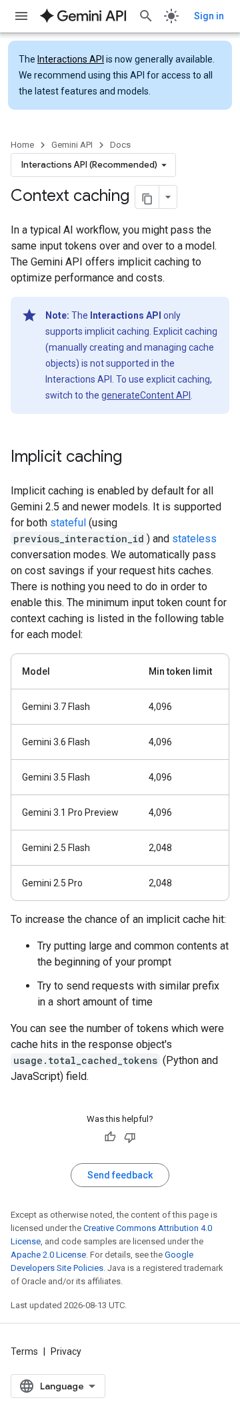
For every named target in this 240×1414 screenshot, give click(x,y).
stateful (68, 522)
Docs (120, 145)
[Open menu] (21, 16)
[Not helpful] (130, 1137)
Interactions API (70, 59)
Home (22, 145)
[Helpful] (110, 1137)
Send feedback (120, 1175)
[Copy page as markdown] (147, 197)
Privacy (66, 1351)
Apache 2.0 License (48, 1255)
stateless (194, 538)
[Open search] (146, 16)
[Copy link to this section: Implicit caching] (135, 458)
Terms (24, 1351)
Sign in (209, 16)
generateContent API (146, 395)
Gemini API (72, 145)
